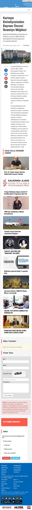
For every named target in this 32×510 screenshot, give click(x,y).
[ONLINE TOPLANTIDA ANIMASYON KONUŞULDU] (16, 302)
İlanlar (15, 484)
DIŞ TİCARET (17, 468)
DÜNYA (3, 474)
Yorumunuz (6, 382)
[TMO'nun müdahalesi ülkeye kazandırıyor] (16, 202)
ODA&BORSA (17, 470)
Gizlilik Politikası (5, 488)
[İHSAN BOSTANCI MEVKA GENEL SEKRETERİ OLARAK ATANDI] (16, 321)
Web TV (16, 479)
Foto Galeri (4, 479)
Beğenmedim (8, 449)
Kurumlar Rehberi (18, 482)
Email (4, 365)
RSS (2, 486)
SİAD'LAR (4, 472)
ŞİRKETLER (4, 468)
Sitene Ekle (17, 486)
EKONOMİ (26, 45)
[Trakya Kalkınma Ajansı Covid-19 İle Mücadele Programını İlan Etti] (16, 183)
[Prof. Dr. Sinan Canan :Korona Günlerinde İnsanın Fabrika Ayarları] (16, 163)
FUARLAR (16, 472)
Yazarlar (3, 482)
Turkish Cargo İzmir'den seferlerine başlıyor (12, 233)
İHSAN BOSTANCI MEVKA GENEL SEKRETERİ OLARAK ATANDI (15, 332)
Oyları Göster (15, 458)
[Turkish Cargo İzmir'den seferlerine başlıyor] (16, 222)
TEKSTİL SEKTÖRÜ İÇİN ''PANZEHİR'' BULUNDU (12, 252)
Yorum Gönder (8, 395)
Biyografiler (4, 484)
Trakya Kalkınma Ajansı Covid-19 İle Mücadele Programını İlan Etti (15, 193)
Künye (15, 488)
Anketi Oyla (6, 458)
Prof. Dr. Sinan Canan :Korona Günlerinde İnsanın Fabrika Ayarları (14, 174)
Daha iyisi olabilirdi (10, 453)
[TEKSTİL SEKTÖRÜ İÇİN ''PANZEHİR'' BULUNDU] (16, 242)
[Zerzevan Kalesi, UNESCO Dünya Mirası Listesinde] (16, 282)
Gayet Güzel (8, 441)
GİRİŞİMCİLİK (17, 466)
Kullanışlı (7, 445)
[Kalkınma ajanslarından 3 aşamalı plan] (16, 262)
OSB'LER (3, 470)
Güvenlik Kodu (7, 373)
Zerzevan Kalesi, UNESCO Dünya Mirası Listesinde (15, 292)
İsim (4, 359)
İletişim (3, 490)
